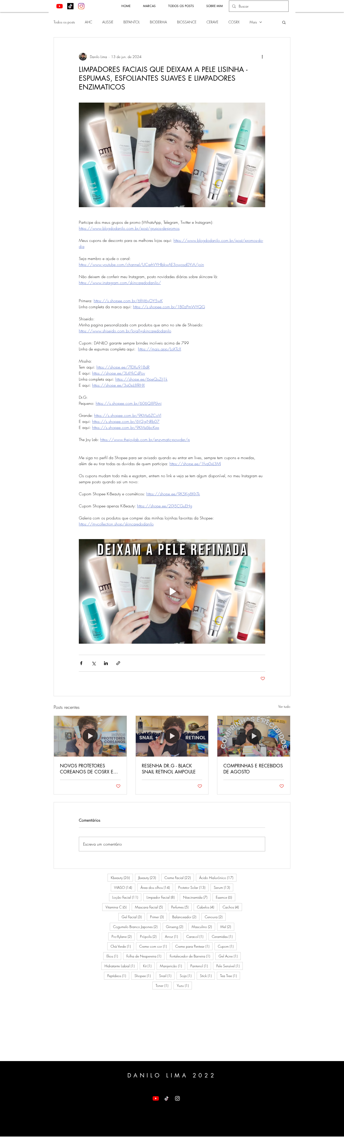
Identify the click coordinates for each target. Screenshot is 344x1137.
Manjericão (172, 965)
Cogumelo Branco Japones (137, 926)
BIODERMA (158, 22)
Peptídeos (118, 975)
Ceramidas (224, 936)
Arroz (173, 936)
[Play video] (172, 591)
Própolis (150, 936)
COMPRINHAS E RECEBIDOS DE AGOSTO (253, 769)
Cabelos (207, 906)
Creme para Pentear (194, 946)
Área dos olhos (157, 887)
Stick (207, 975)
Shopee (144, 975)
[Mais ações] (262, 57)
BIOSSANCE (186, 22)
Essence (225, 897)
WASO (124, 887)
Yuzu (184, 985)
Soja (187, 975)
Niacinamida (197, 897)
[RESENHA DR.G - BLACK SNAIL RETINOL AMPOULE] (172, 736)
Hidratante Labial (121, 965)
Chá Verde (122, 946)
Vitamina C (118, 906)
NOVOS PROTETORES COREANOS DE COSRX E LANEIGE (86, 769)
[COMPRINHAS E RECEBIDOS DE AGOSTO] (253, 736)
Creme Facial (179, 877)
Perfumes (181, 906)
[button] (284, 22)
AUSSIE (107, 22)
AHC (88, 22)
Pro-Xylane (123, 936)
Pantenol (200, 965)
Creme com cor (154, 946)
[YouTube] (59, 6)
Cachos (232, 906)
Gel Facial (133, 916)
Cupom (227, 946)
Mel (227, 926)
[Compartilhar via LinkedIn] (106, 663)
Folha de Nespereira (145, 955)
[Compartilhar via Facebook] (81, 663)
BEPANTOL (131, 22)
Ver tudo (284, 706)
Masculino (203, 926)
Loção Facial (126, 897)
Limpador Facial (162, 897)
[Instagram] (81, 6)
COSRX (233, 22)
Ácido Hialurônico (217, 877)
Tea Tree (230, 975)
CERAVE (212, 22)
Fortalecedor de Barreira (191, 955)
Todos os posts (64, 22)
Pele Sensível (229, 965)
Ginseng (176, 926)
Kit (149, 965)
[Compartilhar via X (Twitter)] (93, 663)
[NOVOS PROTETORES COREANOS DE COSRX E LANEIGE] (90, 736)
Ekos (114, 955)
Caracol (196, 936)
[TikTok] (70, 6)
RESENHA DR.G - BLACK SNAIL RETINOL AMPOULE (169, 769)
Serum (223, 887)
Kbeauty (122, 877)
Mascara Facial (150, 906)
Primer (158, 916)
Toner (163, 985)
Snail (167, 975)
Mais (253, 22)
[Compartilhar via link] (118, 663)
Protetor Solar (193, 887)
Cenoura (215, 916)
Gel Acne (230, 955)
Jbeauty (148, 877)
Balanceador (185, 916)
